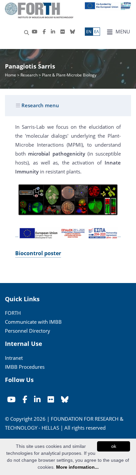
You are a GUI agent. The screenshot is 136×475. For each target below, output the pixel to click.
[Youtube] (34, 31)
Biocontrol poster (38, 253)
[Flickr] (62, 31)
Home (11, 75)
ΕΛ (96, 31)
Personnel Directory (27, 330)
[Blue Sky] (72, 31)
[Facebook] (44, 31)
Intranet (14, 358)
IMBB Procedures (25, 366)
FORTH (13, 312)
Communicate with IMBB (33, 321)
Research (29, 75)
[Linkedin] (53, 31)
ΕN (88, 31)
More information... (77, 467)
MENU (122, 31)
